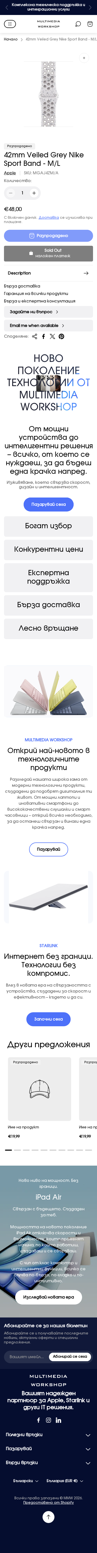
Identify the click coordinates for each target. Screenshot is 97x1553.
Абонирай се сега (70, 1356)
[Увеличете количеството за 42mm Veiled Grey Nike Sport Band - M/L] (34, 193)
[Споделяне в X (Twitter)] (52, 336)
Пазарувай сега (49, 505)
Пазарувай (48, 849)
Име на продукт (23, 1127)
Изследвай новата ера (48, 1297)
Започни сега (48, 1019)
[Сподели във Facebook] (44, 336)
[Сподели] (35, 336)
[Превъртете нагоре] (48, 1517)
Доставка (49, 218)
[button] (8, 1150)
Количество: (18, 181)
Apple (10, 173)
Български (23, 1481)
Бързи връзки (22, 1463)
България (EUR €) (62, 1481)
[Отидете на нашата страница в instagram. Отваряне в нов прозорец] (48, 1420)
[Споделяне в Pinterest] (61, 336)
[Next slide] (90, 7)
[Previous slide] (7, 7)
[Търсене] (78, 23)
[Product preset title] (39, 1089)
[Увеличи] (84, 58)
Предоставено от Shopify (48, 1503)
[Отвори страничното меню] (10, 24)
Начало (11, 39)
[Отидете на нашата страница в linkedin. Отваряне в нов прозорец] (58, 1420)
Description (19, 273)
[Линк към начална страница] (48, 1380)
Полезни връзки (24, 1435)
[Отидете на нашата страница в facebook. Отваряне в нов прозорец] (39, 1420)
